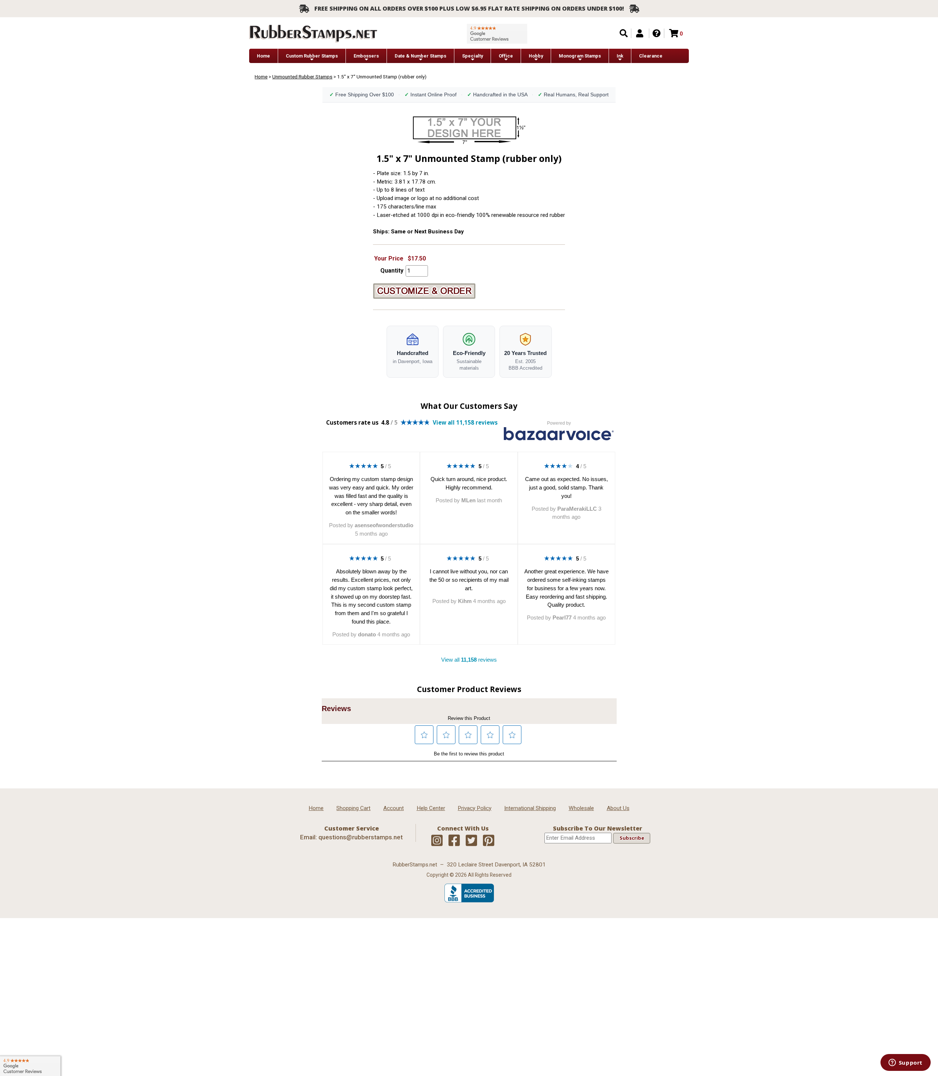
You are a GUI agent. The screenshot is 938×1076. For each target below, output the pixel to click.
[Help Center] (657, 33)
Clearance (650, 56)
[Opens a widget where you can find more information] (905, 1063)
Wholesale (581, 808)
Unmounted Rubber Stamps (302, 77)
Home (263, 56)
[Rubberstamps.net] (313, 33)
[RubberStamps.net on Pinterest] (488, 840)
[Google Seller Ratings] (497, 34)
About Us (618, 808)
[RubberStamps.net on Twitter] (471, 840)
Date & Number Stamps (420, 56)
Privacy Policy (474, 808)
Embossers (366, 56)
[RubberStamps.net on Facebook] (454, 840)
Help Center (431, 808)
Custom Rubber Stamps (312, 56)
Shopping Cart (353, 808)
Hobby (536, 56)
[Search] (624, 33)
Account (393, 808)
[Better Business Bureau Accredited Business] (469, 900)
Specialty (472, 56)
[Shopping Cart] (673, 33)
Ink (620, 56)
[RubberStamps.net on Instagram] (437, 840)
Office (506, 56)
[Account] (639, 33)
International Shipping (530, 808)
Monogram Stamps (580, 56)
